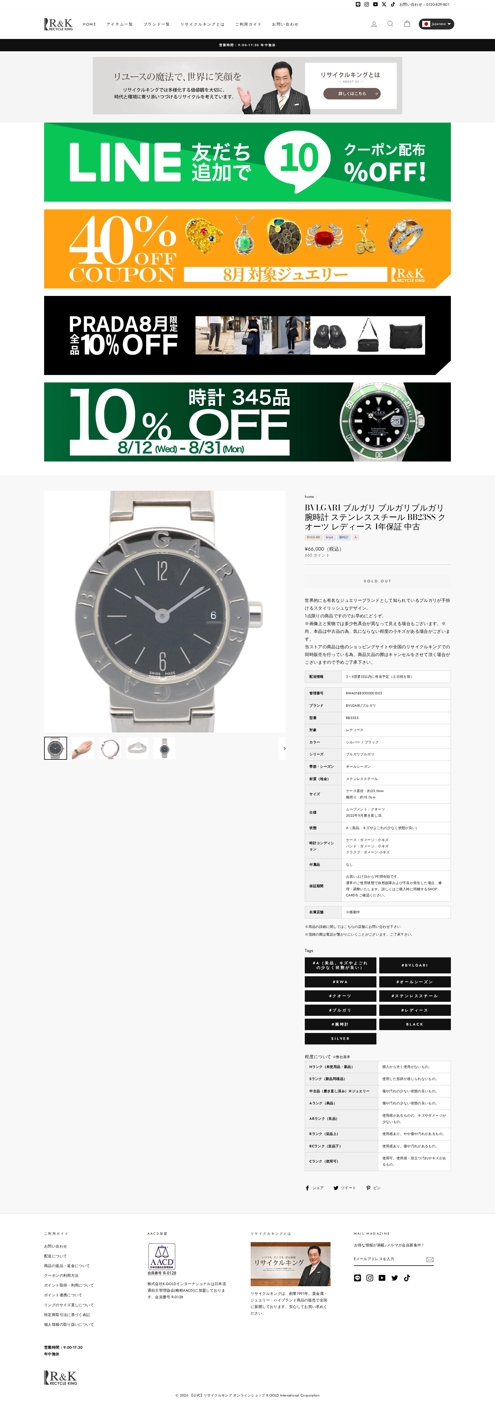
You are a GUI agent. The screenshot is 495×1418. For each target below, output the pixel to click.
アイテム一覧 (120, 24)
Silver (340, 1038)
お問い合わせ (285, 24)
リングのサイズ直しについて (69, 1305)
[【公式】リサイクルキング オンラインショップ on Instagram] (369, 1277)
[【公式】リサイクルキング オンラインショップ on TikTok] (407, 1277)
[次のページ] (282, 748)
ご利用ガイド (248, 24)
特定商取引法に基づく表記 (67, 1314)
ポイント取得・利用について (69, 1285)
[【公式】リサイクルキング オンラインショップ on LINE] (357, 1277)
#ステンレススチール (415, 996)
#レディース (415, 1010)
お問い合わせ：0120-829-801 (424, 4)
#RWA (340, 982)
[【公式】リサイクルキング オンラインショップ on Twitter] (394, 1277)
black (415, 1024)
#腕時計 (341, 1024)
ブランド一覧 (157, 24)
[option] (247, 45)
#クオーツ (340, 996)
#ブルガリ (340, 1010)
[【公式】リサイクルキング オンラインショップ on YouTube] (382, 1277)
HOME (89, 24)
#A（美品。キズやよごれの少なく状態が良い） (340, 965)
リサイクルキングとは (202, 24)
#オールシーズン (415, 982)
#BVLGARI (415, 965)
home (309, 496)
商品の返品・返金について (67, 1265)
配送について (55, 1256)
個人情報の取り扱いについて (69, 1324)
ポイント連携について (63, 1295)
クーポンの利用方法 (61, 1275)
